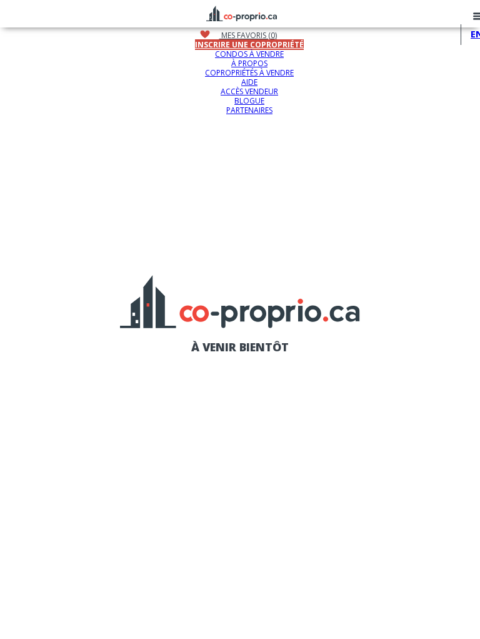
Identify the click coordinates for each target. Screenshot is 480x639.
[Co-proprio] (241, 11)
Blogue (249, 100)
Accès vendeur (249, 91)
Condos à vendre (249, 54)
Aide (249, 82)
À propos (249, 63)
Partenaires (249, 110)
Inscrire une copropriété (249, 44)
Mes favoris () (248, 35)
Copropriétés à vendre (249, 72)
